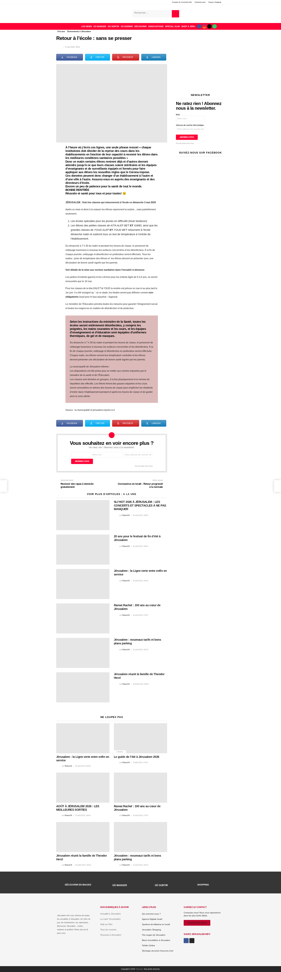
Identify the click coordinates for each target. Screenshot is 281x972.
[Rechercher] (175, 13)
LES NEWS (86, 26)
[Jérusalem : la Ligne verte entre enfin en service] (82, 584)
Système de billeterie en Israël (156, 924)
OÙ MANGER (99, 26)
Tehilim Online (148, 945)
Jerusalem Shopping (151, 929)
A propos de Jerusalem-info (182, 2)
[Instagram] (204, 26)
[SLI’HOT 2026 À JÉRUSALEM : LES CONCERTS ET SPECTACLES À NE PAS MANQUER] (82, 515)
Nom (178, 115)
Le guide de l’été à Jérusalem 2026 (136, 756)
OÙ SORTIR (113, 26)
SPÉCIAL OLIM (172, 26)
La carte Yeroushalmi (110, 919)
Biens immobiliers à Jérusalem (156, 940)
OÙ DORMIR (127, 26)
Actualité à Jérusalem (110, 913)
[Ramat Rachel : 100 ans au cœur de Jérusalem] (82, 618)
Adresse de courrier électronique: (190, 125)
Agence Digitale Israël (152, 919)
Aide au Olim (106, 924)
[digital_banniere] (200, 85)
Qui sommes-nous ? (151, 914)
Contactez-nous (200, 2)
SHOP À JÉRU (188, 26)
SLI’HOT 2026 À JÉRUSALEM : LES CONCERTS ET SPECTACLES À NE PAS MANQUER (140, 505)
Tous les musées (108, 929)
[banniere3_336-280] (200, 79)
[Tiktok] (209, 26)
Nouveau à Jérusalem (110, 935)
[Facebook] (199, 26)
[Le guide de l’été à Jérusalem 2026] (140, 738)
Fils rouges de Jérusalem (153, 935)
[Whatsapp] (214, 26)
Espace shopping (215, 2)
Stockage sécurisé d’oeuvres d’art (157, 951)
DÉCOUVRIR (140, 26)
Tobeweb (139, 969)
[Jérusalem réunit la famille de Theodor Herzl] (82, 687)
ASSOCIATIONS (155, 26)
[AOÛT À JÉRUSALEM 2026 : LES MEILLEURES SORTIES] (82, 788)
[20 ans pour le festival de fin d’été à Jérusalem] (82, 550)
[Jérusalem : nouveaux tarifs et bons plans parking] (82, 653)
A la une (129, 494)
